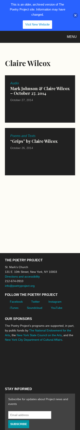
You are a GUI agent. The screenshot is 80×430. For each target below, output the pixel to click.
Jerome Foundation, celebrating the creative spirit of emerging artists (43, 355)
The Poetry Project (22, 37)
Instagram (55, 301)
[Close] (75, 15)
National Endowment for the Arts (16, 355)
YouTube (56, 307)
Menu (72, 36)
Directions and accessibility (22, 276)
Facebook (16, 301)
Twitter (35, 301)
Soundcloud (34, 307)
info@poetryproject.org (20, 285)
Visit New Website (37, 24)
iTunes (14, 307)
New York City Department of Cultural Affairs (33, 339)
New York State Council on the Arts (39, 335)
